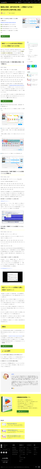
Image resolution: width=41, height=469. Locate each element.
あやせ (4, 13)
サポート (28, 447)
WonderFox (31, 49)
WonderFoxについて (36, 447)
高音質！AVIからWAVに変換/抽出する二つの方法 (14, 435)
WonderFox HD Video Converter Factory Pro (17, 85)
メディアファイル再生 (22, 452)
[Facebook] (4, 452)
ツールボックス (21, 459)
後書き (29, 59)
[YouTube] (1, 452)
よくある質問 (30, 61)
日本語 (36, 466)
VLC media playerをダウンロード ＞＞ (6, 268)
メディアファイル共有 (22, 454)
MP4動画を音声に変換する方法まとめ (12, 430)
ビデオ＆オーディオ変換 (22, 447)
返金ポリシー (35, 454)
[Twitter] (6, 452)
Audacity (30, 51)
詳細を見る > (28, 413)
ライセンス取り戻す (29, 452)
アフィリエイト (36, 452)
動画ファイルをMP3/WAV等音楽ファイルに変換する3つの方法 (33, 46)
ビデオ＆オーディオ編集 (22, 457)
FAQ (27, 454)
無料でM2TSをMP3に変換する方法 (12, 423)
